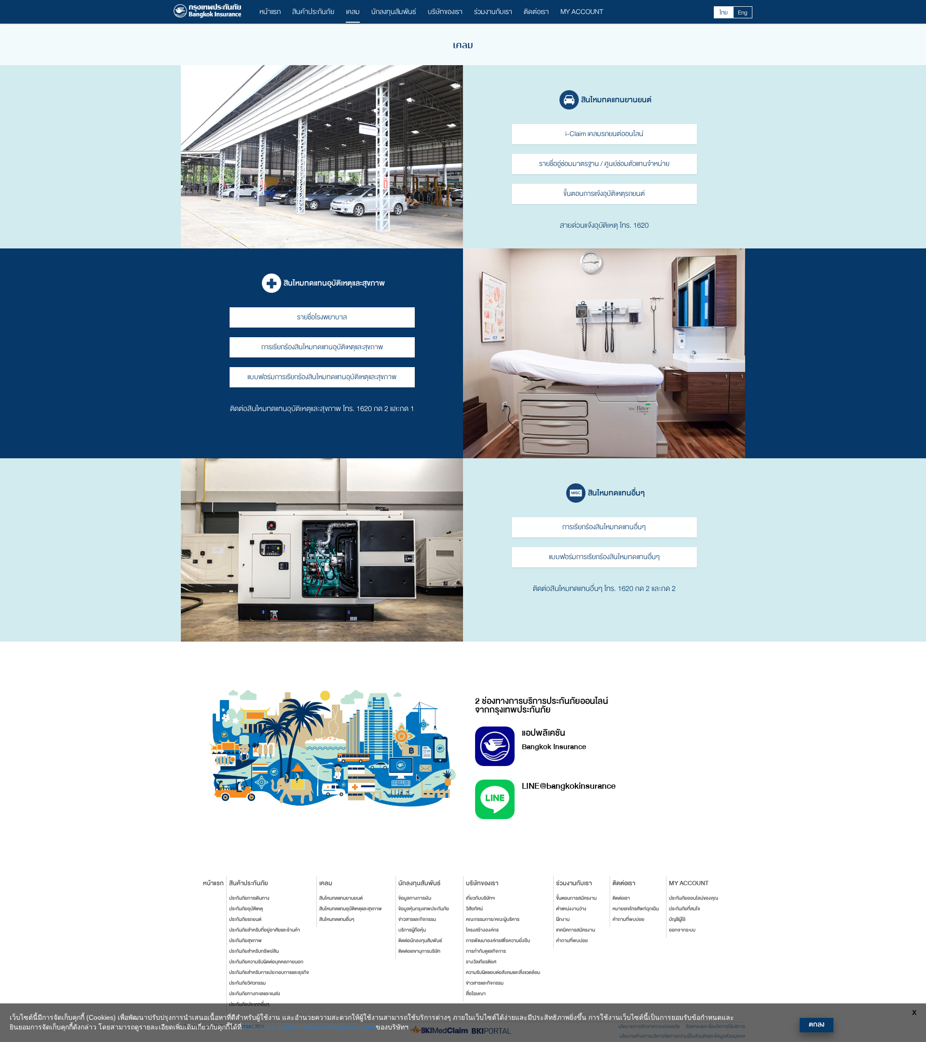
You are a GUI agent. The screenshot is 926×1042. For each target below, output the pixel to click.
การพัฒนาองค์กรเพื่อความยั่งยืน (498, 940)
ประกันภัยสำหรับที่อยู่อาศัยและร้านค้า (264, 930)
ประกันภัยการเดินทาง (249, 898)
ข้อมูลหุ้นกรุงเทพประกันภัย (423, 909)
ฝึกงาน (563, 919)
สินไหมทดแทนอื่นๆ (336, 919)
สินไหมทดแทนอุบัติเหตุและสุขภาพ (350, 909)
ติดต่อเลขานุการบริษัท (419, 951)
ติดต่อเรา (536, 12)
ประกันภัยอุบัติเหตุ (246, 909)
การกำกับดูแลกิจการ (486, 951)
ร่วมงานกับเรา (493, 12)
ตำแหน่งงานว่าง (571, 909)
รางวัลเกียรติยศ (481, 962)
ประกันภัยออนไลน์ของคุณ (693, 898)
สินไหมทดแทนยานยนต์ (341, 898)
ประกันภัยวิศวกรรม (247, 983)
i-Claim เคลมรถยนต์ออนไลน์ (604, 134)
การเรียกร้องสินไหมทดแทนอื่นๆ (604, 527)
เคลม (353, 12)
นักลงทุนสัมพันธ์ (393, 12)
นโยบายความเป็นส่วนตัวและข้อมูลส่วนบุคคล (309, 1027)
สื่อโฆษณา (476, 993)
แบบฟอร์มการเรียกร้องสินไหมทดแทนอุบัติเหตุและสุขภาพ (321, 377)
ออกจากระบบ (682, 930)
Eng (743, 12)
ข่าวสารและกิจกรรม (417, 919)
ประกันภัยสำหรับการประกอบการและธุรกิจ (269, 972)
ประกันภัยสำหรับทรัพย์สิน (254, 951)
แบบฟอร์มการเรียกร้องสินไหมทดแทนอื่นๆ (604, 557)
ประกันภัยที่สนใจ (684, 909)
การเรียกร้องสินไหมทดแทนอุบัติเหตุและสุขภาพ (322, 347)
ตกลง (816, 1024)
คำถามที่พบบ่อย (572, 940)
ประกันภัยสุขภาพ (245, 940)
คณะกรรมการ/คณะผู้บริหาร (492, 919)
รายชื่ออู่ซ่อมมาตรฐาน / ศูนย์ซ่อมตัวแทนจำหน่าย (604, 164)
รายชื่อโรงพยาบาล (322, 317)
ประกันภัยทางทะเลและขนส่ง (254, 993)
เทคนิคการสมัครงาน (575, 930)
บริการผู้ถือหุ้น (412, 930)
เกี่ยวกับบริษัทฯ (480, 898)
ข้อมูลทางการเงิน (414, 898)
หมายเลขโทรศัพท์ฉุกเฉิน (636, 909)
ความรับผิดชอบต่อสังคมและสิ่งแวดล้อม (503, 972)
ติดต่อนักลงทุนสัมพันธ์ (420, 940)
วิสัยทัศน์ (474, 909)
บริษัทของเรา (445, 12)
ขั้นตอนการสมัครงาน (576, 898)
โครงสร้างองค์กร (482, 930)
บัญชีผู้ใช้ (677, 919)
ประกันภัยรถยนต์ (245, 919)
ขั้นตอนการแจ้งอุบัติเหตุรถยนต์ (604, 194)
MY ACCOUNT (581, 12)
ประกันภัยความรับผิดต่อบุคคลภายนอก (266, 962)
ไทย (724, 12)
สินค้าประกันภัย (313, 12)
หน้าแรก (270, 12)
